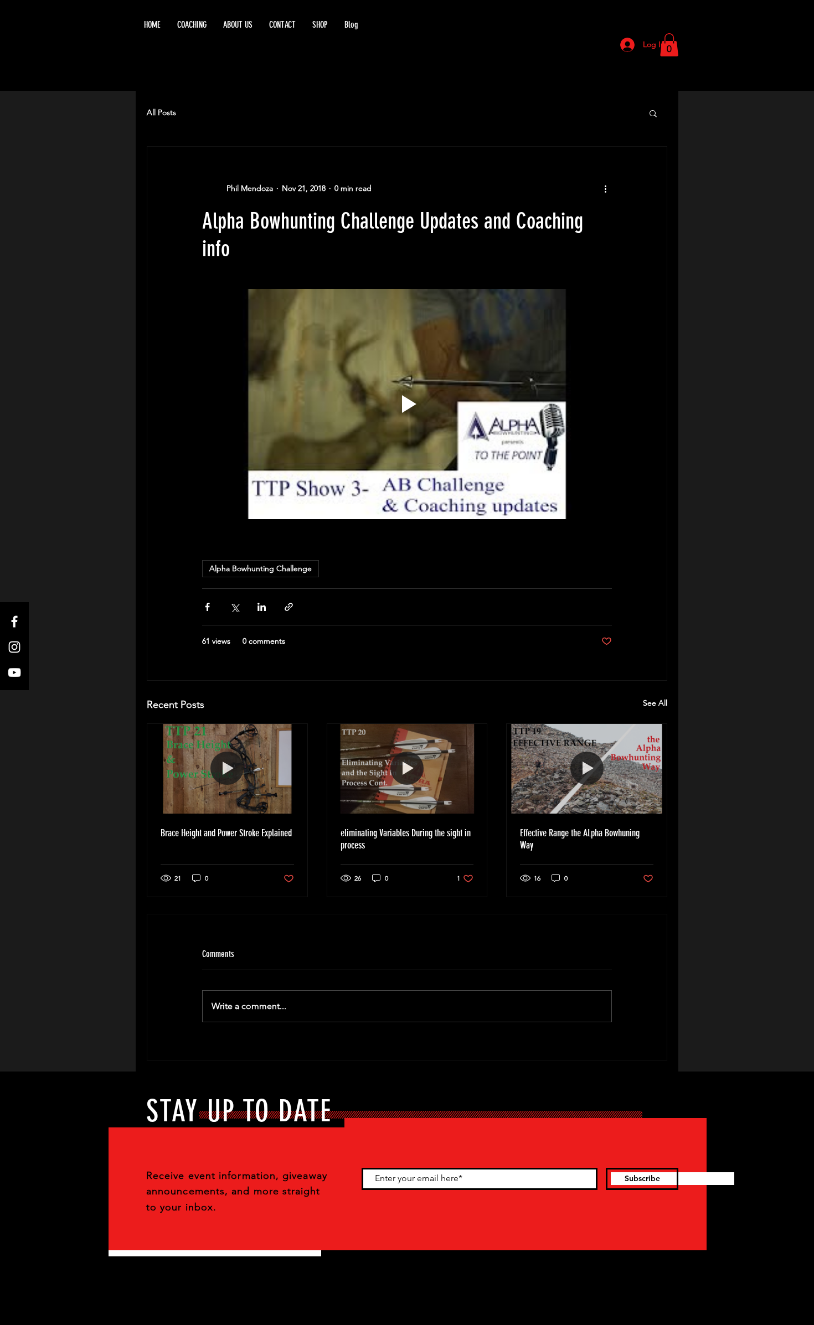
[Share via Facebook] (207, 607)
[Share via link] (289, 607)
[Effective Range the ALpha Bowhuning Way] (587, 769)
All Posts (161, 112)
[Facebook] (14, 621)
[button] (669, 44)
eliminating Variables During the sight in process (406, 839)
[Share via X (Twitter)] (234, 607)
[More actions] (605, 188)
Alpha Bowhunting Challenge (260, 568)
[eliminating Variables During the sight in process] (407, 769)
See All (655, 703)
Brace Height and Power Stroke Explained (226, 833)
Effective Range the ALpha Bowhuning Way (580, 839)
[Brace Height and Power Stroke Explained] (227, 769)
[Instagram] (14, 647)
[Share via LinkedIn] (261, 607)
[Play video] (407, 404)
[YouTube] (14, 672)
